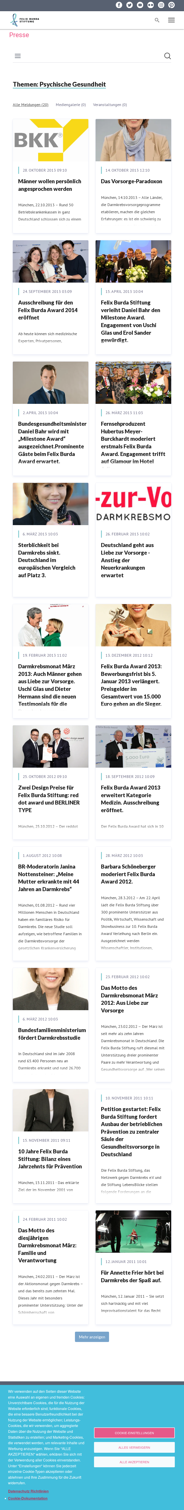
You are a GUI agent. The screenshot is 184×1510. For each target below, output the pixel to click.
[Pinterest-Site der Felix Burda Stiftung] (171, 5)
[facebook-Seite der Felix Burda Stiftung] (119, 5)
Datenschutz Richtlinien (28, 1491)
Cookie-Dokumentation (28, 1498)
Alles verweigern (134, 1447)
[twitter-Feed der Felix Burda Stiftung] (129, 5)
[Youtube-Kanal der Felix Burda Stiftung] (140, 5)
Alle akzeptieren (134, 1462)
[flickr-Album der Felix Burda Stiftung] (150, 5)
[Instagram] (161, 5)
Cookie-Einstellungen (134, 1433)
